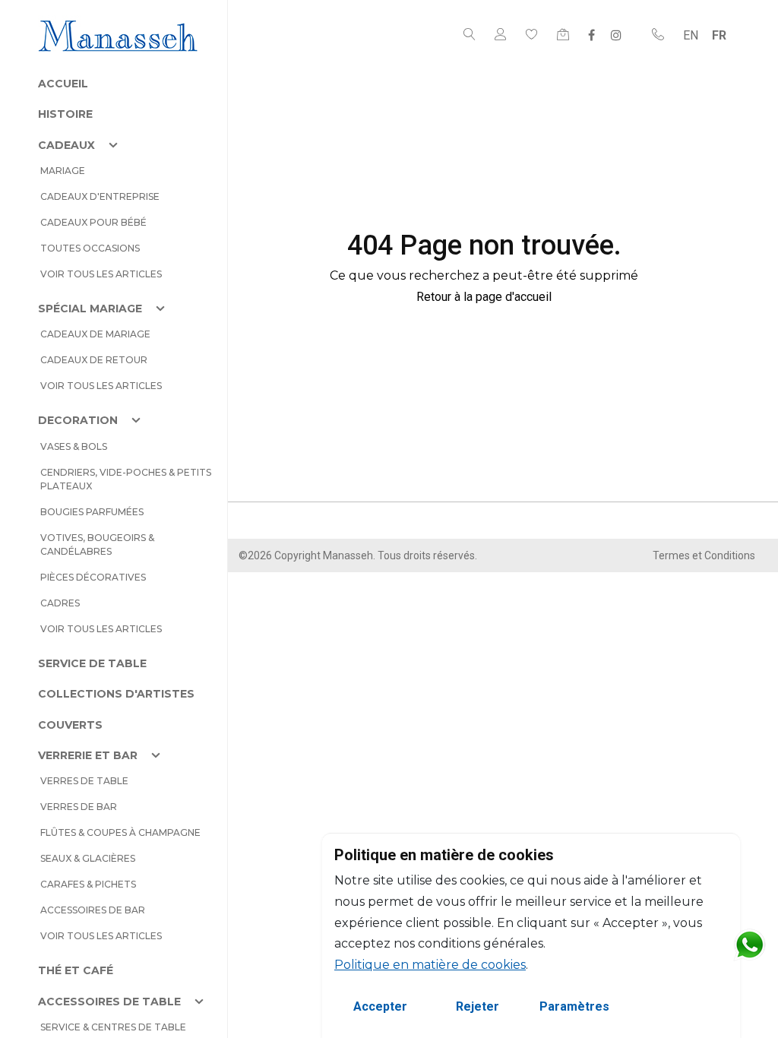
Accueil (63, 83)
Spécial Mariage (90, 308)
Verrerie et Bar (88, 755)
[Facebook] (591, 35)
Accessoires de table (109, 1001)
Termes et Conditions (704, 555)
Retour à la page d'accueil (484, 297)
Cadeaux (66, 145)
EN (690, 35)
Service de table (92, 663)
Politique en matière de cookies (430, 964)
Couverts (70, 725)
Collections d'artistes (116, 694)
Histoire (65, 114)
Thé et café (75, 970)
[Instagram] (616, 35)
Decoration (78, 420)
